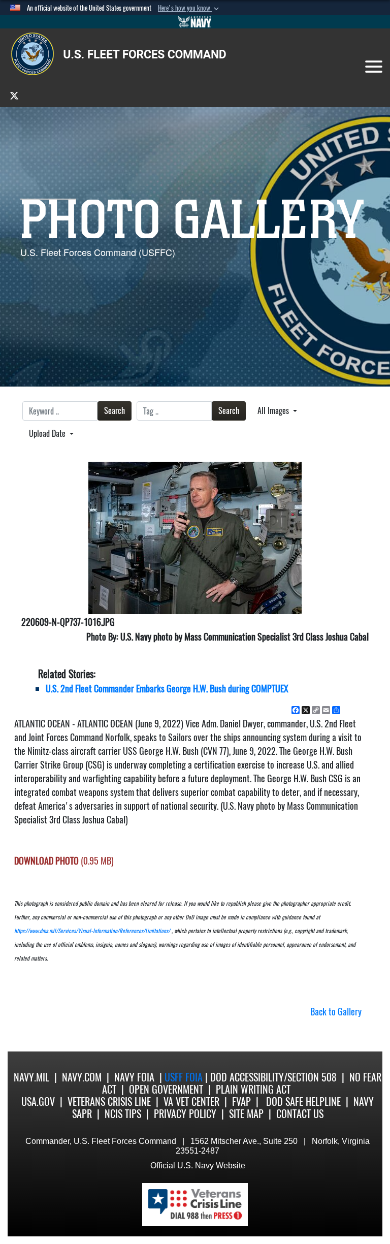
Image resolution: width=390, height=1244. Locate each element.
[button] (189, 8)
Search (114, 410)
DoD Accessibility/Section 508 (273, 1077)
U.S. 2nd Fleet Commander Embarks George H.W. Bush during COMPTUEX (167, 688)
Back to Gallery (336, 1011)
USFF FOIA (185, 1077)
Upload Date (48, 433)
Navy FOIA (134, 1077)
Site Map (246, 1114)
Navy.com (82, 1077)
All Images (274, 410)
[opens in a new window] (14, 95)
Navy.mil (31, 1077)
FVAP (241, 1101)
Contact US (299, 1114)
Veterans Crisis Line (109, 1101)
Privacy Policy (185, 1114)
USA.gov (38, 1101)
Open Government (166, 1089)
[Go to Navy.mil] (195, 21)
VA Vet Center (191, 1101)
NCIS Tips (123, 1114)
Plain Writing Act (253, 1089)
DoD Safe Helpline (303, 1101)
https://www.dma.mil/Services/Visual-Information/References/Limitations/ (92, 931)
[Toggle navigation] (374, 66)
